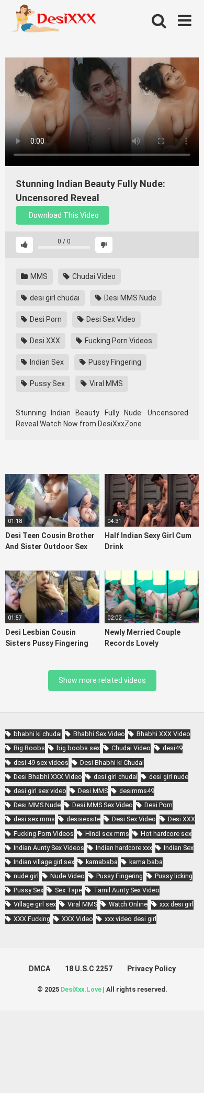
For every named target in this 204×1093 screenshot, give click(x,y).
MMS (38, 276)
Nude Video (67, 876)
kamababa (102, 862)
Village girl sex (35, 904)
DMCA (39, 968)
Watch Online (128, 904)
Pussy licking (173, 876)
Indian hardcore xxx (124, 848)
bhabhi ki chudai (38, 734)
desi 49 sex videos (41, 762)
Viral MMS (105, 383)
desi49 (173, 748)
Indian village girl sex (44, 862)
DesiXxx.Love (81, 989)
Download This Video (63, 215)
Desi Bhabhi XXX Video (48, 777)
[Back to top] (185, 1072)
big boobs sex (78, 748)
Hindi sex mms (107, 834)
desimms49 (136, 791)
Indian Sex (46, 362)
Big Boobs (29, 748)
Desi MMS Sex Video (102, 805)
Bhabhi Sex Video (99, 734)
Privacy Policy (151, 968)
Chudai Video (93, 276)
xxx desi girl (177, 904)
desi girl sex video (40, 791)
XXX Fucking (32, 919)
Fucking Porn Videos (117, 340)
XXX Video (77, 919)
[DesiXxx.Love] (52, 20)
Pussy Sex (46, 383)
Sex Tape (68, 890)
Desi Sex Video (110, 319)
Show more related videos (102, 680)
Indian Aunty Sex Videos (49, 848)
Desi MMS (93, 791)
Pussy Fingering (114, 362)
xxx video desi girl (130, 919)
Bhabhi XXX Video (163, 734)
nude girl (26, 876)
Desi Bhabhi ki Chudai (112, 762)
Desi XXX (44, 340)
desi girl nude (168, 777)
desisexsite (83, 819)
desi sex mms (34, 819)
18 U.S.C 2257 (88, 968)
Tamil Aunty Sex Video (127, 890)
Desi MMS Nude (129, 298)
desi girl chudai (54, 298)
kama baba (146, 862)
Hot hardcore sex (166, 834)
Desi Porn (45, 319)
